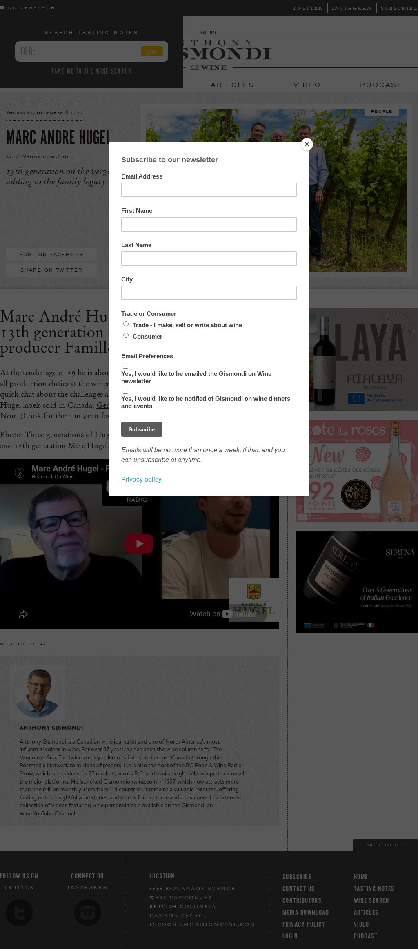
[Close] (307, 144)
